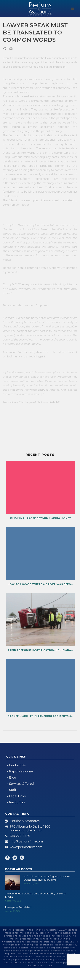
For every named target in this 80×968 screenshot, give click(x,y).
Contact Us (17, 765)
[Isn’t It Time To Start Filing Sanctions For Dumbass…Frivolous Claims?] (12, 882)
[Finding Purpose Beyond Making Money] (40, 487)
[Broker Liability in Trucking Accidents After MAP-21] (40, 685)
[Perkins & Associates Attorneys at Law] (40, 8)
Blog (12, 777)
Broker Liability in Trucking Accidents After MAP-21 (41, 716)
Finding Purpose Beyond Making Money (40, 518)
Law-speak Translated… (19, 907)
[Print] (12, 48)
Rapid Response (21, 771)
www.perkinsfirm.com (26, 847)
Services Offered (21, 783)
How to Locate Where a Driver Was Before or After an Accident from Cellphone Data (41, 584)
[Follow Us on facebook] (7, 858)
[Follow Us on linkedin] (14, 858)
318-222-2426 (20, 836)
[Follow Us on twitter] (22, 858)
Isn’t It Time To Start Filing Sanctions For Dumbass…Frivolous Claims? (47, 878)
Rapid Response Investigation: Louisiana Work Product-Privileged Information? (41, 650)
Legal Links (17, 796)
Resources (17, 802)
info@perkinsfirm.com (26, 841)
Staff (12, 790)
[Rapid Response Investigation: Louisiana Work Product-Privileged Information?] (40, 619)
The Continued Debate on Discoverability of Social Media (35, 895)
